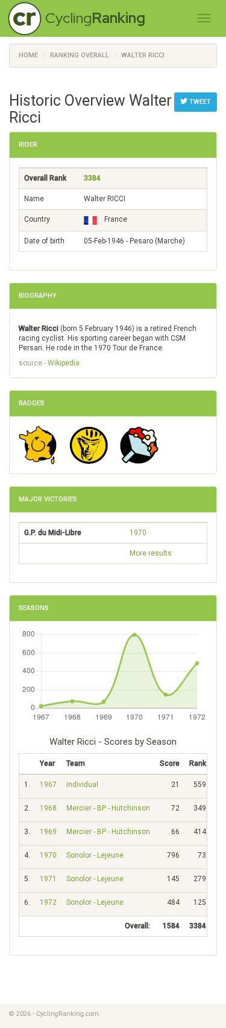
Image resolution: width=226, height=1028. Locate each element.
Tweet (199, 102)
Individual (82, 784)
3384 (92, 178)
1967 (48, 784)
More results (151, 553)
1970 (138, 532)
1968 (48, 808)
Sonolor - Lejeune (95, 855)
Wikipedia (64, 363)
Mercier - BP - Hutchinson (108, 808)
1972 (48, 902)
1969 (48, 831)
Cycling (95, 17)
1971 (48, 879)
